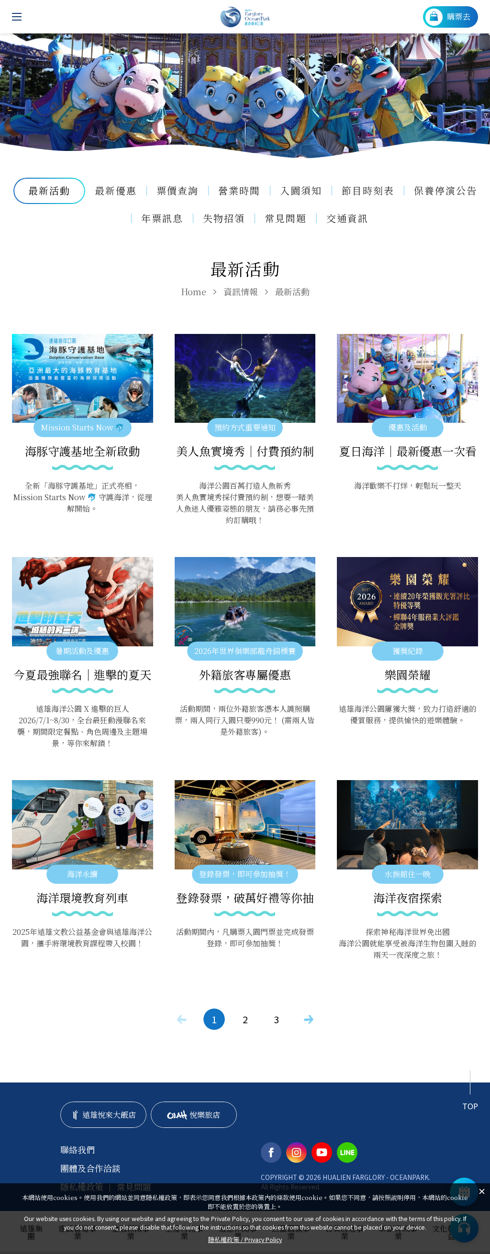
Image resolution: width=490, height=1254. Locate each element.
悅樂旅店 (204, 1114)
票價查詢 (177, 190)
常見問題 (286, 218)
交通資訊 (347, 218)
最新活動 (292, 291)
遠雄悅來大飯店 (109, 1114)
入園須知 (301, 190)
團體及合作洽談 (90, 1168)
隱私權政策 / (245, 1239)
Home (193, 291)
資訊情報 (240, 291)
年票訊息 (162, 218)
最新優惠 (116, 190)
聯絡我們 (77, 1150)
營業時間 (239, 190)
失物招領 (224, 218)
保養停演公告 (445, 190)
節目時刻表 (368, 190)
